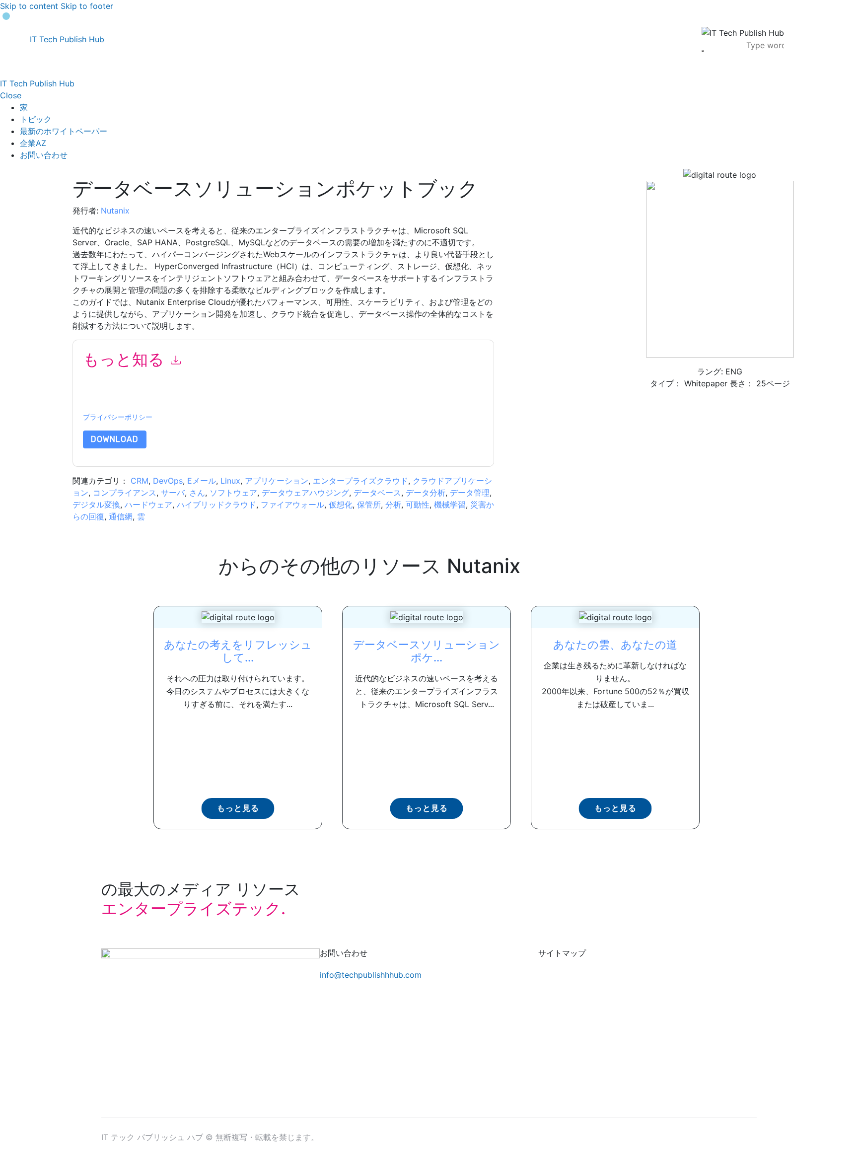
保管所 (369, 504)
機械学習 (450, 504)
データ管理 (470, 493)
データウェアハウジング (305, 493)
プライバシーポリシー (117, 417)
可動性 (417, 504)
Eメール (201, 481)
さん (197, 493)
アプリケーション (276, 481)
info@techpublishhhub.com (371, 975)
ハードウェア (148, 504)
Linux (230, 481)
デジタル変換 (96, 504)
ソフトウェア (233, 493)
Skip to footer (87, 6)
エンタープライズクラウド (360, 481)
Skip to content (29, 6)
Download (115, 439)
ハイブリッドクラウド (216, 504)
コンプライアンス (124, 493)
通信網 (121, 516)
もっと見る (238, 808)
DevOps (168, 481)
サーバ (173, 493)
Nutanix (115, 211)
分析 (393, 504)
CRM (139, 481)
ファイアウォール (292, 504)
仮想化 (341, 504)
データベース (377, 493)
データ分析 (425, 493)
